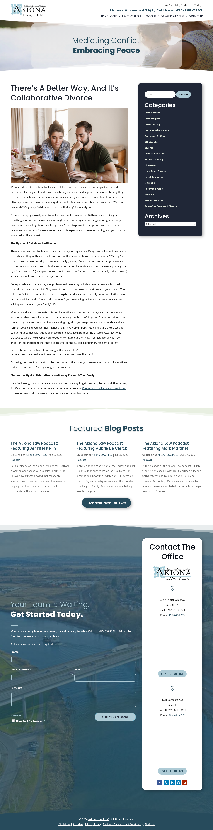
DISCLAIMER (151, 141)
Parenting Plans (154, 188)
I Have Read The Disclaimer (30, 721)
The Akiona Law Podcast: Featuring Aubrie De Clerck (101, 446)
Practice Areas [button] (131, 16)
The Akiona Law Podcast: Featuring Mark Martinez (165, 446)
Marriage (150, 182)
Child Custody (152, 112)
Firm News (150, 165)
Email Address (21, 669)
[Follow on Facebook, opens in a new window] (159, 782)
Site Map (78, 824)
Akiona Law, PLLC (36, 455)
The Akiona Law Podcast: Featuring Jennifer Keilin (34, 446)
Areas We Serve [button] (174, 16)
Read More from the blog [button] (106, 502)
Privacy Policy (93, 824)
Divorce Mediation (155, 153)
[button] (209, 826)
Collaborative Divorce (157, 130)
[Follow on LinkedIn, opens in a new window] (172, 782)
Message (16, 688)
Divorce (149, 147)
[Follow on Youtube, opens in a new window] (184, 782)
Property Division (154, 200)
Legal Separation (154, 176)
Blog (161, 16)
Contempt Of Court (156, 136)
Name (15, 652)
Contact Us (196, 16)
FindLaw (150, 824)
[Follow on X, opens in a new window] (166, 782)
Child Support (152, 118)
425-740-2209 (189, 10)
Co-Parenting (152, 124)
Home (104, 16)
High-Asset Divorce (155, 170)
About (113, 16)
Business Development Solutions (122, 824)
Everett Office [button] (172, 771)
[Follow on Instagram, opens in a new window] (178, 782)
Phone (78, 669)
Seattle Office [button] (172, 674)
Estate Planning (154, 159)
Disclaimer (16, 715)
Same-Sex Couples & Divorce (161, 206)
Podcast (150, 16)
